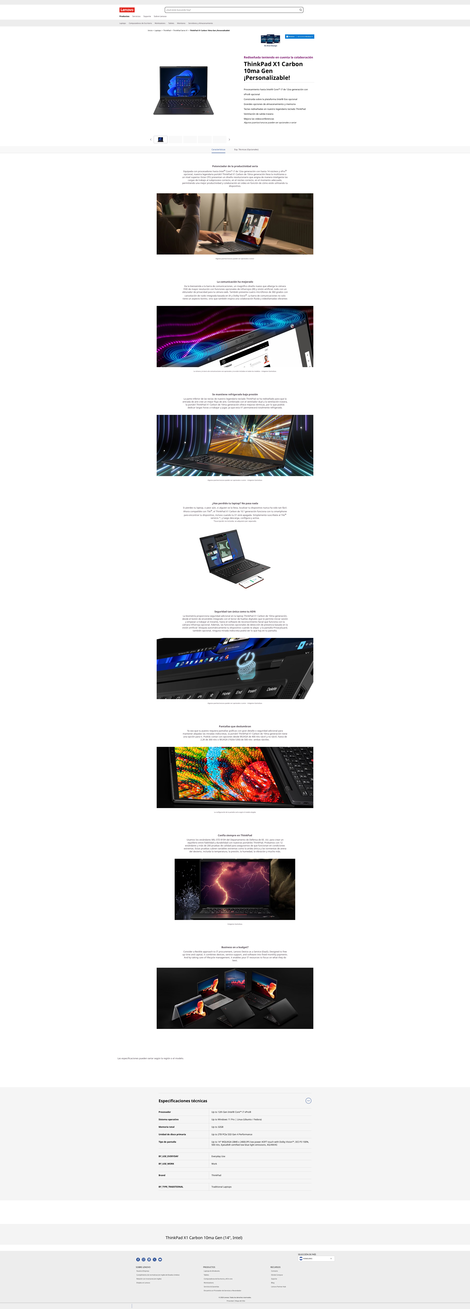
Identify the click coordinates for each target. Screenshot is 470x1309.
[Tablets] (175, 23)
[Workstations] (166, 23)
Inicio (150, 30)
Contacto (274, 1271)
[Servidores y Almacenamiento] (213, 23)
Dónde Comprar (277, 1275)
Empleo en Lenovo (143, 1283)
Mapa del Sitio (240, 1301)
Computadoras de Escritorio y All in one (218, 1279)
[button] (300, 10)
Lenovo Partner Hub (278, 1286)
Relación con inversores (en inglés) (148, 1279)
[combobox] (231, 10)
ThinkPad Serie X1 (180, 30)
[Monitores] (186, 23)
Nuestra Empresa (142, 1271)
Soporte (274, 1279)
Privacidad (230, 1301)
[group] (160, 139)
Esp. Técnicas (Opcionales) (246, 149)
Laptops (158, 30)
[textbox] (316, 1258)
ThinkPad (167, 30)
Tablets (206, 1275)
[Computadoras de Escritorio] (152, 23)
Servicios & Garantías (211, 1286)
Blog (272, 1283)
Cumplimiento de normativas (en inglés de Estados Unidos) (157, 1275)
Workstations (209, 1283)
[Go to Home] (127, 9)
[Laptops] (127, 23)
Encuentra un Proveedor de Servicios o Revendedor (222, 1290)
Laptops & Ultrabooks (212, 1271)
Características (218, 149)
